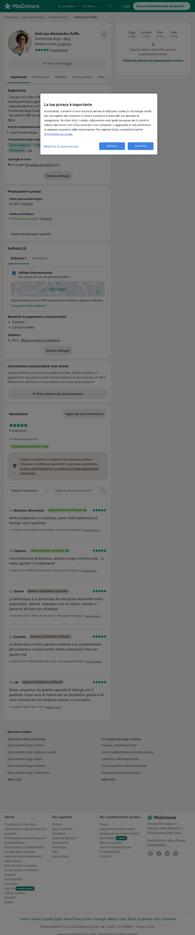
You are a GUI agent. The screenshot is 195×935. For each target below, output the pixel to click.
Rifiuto (112, 146)
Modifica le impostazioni (61, 146)
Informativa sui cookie (58, 134)
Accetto (140, 146)
